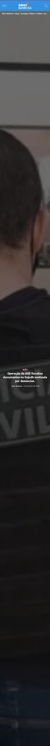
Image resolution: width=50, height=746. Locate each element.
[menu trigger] (5, 5)
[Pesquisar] (45, 5)
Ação (25, 370)
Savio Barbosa (16, 386)
